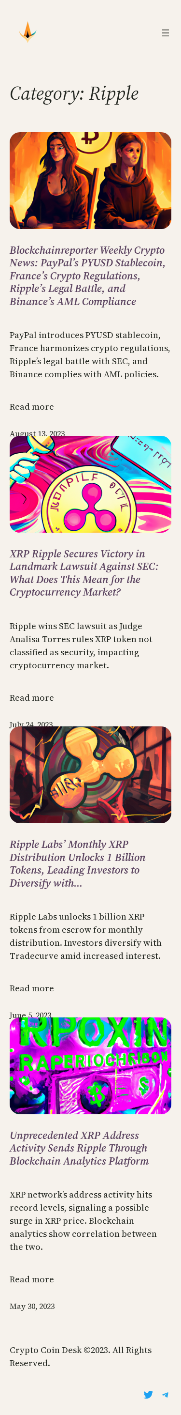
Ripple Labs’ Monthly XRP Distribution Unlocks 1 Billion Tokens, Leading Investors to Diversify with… (78, 863)
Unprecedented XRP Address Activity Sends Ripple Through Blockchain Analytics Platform (79, 1148)
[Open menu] (165, 33)
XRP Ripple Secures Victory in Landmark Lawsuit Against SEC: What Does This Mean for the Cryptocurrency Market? (84, 573)
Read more (32, 406)
